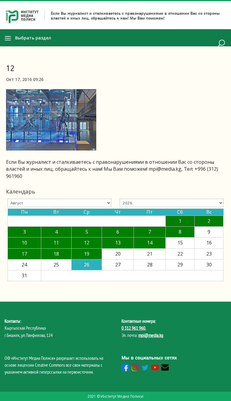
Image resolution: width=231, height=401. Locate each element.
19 (86, 253)
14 (149, 242)
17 (24, 253)
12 (86, 242)
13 (118, 242)
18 (56, 253)
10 (24, 242)
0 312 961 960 (133, 328)
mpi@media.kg (150, 335)
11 (56, 242)
